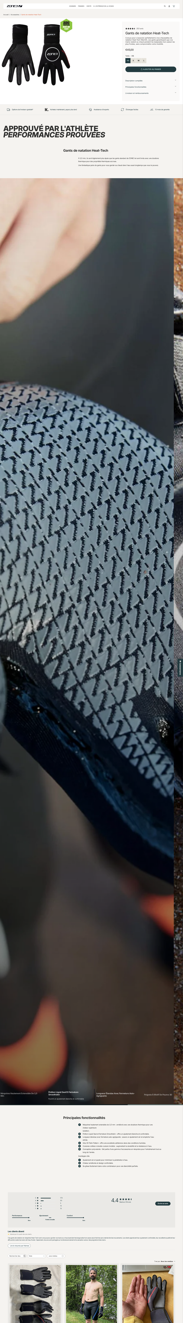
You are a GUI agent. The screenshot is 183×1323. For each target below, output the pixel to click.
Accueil (5, 14)
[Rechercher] (164, 6)
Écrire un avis (163, 1203)
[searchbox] (15, 1256)
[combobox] (37, 1256)
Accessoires (15, 14)
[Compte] (169, 6)
